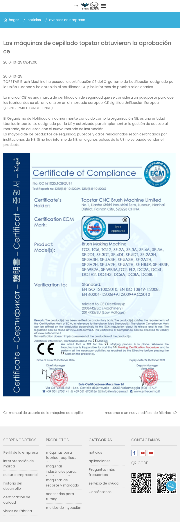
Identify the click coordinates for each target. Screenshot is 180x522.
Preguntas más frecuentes (102, 472)
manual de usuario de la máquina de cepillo (46, 412)
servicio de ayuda (104, 483)
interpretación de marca (18, 463)
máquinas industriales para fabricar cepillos (60, 470)
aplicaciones (99, 460)
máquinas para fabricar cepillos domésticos (60, 456)
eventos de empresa (67, 19)
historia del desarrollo (12, 486)
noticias (34, 19)
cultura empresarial (20, 474)
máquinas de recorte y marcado (62, 483)
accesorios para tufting (60, 496)
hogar (14, 19)
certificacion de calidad (16, 500)
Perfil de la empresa (20, 452)
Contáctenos (100, 491)
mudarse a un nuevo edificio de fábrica (138, 412)
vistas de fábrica (17, 510)
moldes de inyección (63, 507)
